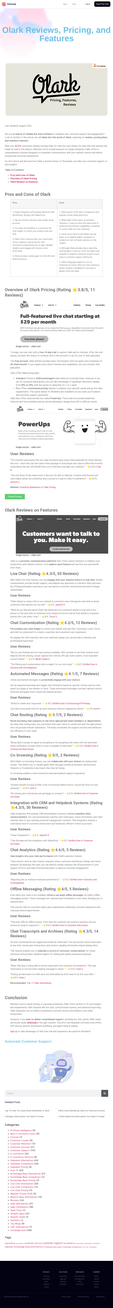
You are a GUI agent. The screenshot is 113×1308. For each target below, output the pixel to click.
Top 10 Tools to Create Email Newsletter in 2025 (27, 1110)
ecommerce (69, 1243)
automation (20, 1243)
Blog (74, 4)
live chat (85, 1247)
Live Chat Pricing (19, 1190)
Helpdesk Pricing (19, 1167)
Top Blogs (15, 1223)
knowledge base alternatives (28, 1246)
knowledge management (72, 1247)
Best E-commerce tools (22, 1133)
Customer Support (20, 1150)
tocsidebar (93, 1247)
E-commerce (17, 1153)
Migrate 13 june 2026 (21, 1193)
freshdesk (96, 1243)
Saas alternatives (19, 1203)
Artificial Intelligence (21, 1130)
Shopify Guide (17, 1217)
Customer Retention (20, 1143)
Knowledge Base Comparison (25, 1177)
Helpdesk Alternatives (21, 1160)
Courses (14, 1137)
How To (14, 1170)
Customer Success (20, 1147)
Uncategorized (18, 1230)
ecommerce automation (84, 1243)
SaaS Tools (16, 1210)
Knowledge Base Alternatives (25, 1173)
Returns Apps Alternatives (23, 1197)
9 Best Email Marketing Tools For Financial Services (81, 1110)
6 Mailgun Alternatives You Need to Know (24, 1116)
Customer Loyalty (19, 1140)
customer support (53, 1243)
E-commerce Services (21, 1157)
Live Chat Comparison (22, 1187)
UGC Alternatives (19, 1226)
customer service (33, 1243)
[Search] (104, 1093)
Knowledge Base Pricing (22, 1180)
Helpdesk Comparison (21, 1163)
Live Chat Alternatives (21, 1183)
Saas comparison (19, 1207)
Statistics (15, 1220)
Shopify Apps (17, 1213)
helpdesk (9, 1247)
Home (65, 4)
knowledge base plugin (53, 1247)
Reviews (14, 1200)
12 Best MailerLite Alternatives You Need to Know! (81, 1116)
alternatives (10, 1243)
